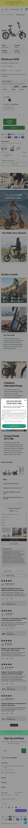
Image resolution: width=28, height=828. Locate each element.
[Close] (25, 400)
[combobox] (5, 415)
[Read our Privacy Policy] (25, 421)
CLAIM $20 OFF (14, 426)
